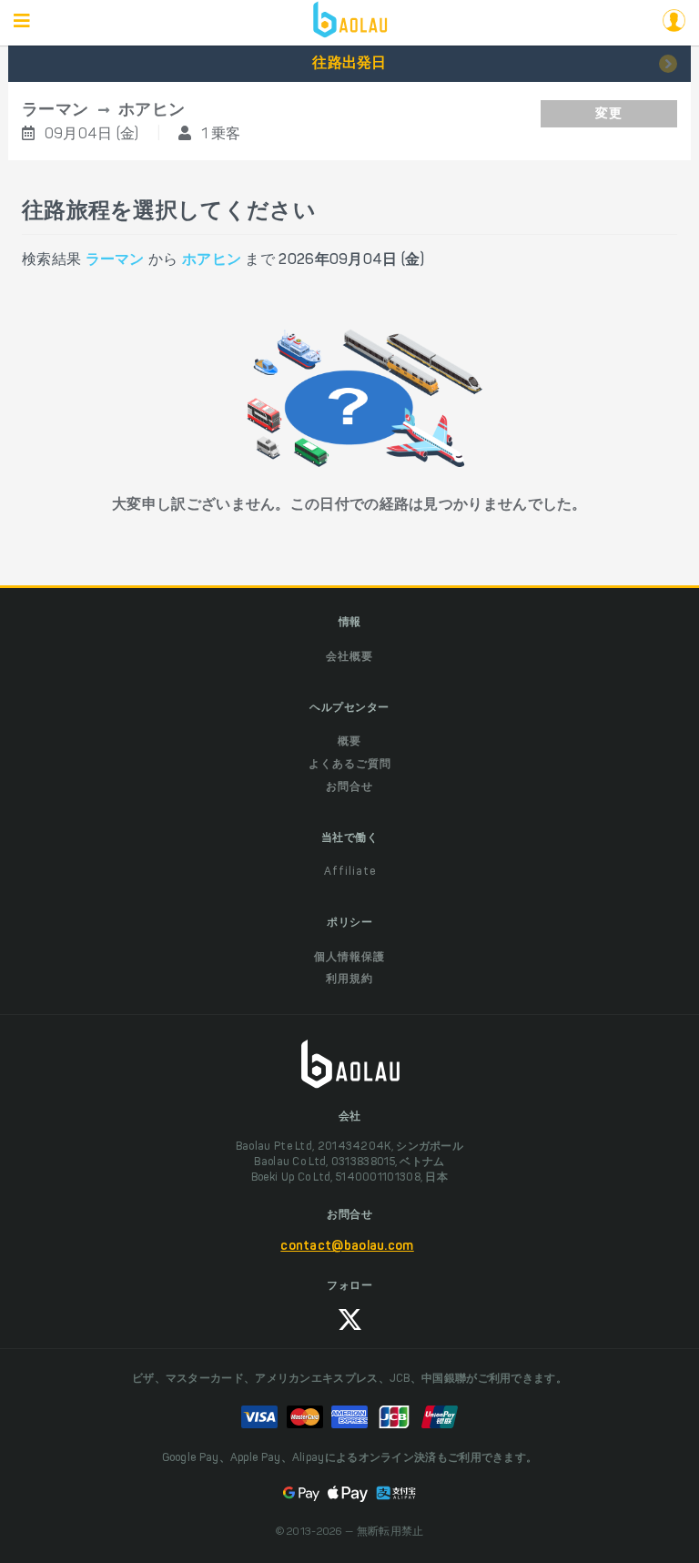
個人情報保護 (349, 957)
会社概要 (349, 657)
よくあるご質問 (350, 764)
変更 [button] (609, 114)
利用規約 (349, 979)
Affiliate (350, 872)
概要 (349, 741)
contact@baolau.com (346, 1247)
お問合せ (349, 787)
